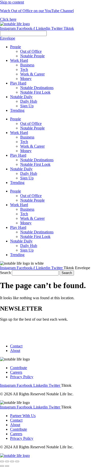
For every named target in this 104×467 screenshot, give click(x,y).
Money (26, 151)
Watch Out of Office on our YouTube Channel (37, 11)
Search (5, 272)
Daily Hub (28, 173)
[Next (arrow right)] (7, 466)
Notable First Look (35, 164)
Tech (24, 142)
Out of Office (31, 123)
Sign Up (27, 178)
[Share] (7, 461)
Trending (17, 182)
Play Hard (18, 155)
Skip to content (12, 2)
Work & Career (32, 146)
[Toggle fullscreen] (12, 461)
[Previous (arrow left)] (2, 466)
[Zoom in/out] (17, 461)
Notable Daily (21, 169)
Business (27, 137)
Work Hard (19, 132)
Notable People (32, 128)
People (15, 119)
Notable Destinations (37, 160)
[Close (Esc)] (2, 461)
